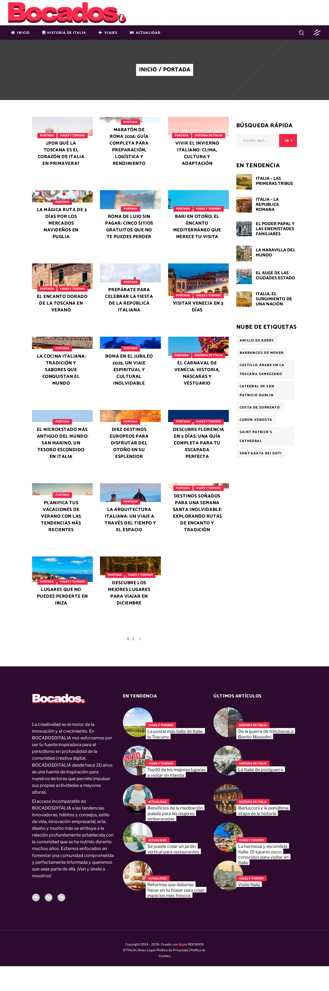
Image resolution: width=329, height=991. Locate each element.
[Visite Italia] (228, 876)
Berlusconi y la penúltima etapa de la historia (263, 810)
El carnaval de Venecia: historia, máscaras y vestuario (197, 373)
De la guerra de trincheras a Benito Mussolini (265, 734)
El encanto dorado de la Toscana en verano (62, 303)
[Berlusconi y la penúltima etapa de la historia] (228, 799)
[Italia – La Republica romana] (244, 205)
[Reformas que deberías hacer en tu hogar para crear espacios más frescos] (138, 876)
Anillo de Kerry (257, 340)
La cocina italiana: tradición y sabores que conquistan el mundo (61, 370)
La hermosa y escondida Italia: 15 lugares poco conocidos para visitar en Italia (263, 854)
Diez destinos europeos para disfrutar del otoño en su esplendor (129, 443)
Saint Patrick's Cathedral (256, 436)
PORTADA (47, 135)
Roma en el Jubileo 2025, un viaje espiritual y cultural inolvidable (129, 370)
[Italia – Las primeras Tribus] (244, 182)
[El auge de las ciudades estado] (244, 276)
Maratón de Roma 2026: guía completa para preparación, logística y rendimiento (129, 146)
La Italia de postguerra (260, 769)
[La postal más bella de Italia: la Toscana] (138, 722)
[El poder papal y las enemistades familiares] (244, 229)
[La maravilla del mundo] (244, 253)
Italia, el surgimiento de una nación (274, 299)
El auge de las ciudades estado (275, 275)
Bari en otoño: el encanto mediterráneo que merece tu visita (197, 227)
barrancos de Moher (262, 353)
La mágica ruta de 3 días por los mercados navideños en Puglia (62, 223)
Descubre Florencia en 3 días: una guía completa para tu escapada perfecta (198, 443)
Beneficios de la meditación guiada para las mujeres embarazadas (175, 813)
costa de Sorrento (260, 407)
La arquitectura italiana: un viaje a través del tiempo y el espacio (130, 520)
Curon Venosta (256, 420)
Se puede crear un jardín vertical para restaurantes (173, 849)
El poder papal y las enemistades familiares (275, 229)
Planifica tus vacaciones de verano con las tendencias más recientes (61, 516)
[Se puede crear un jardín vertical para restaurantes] (138, 837)
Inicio (148, 70)
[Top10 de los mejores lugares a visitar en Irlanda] (138, 761)
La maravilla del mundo (275, 253)
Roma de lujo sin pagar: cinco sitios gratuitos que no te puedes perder (129, 227)
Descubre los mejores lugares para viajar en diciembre (129, 593)
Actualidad (157, 802)
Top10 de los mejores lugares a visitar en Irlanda (176, 772)
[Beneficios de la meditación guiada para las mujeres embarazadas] (138, 799)
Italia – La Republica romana (267, 204)
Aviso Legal (146, 950)
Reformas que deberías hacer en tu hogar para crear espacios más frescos (176, 890)
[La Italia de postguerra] (228, 761)
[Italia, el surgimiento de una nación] (244, 299)
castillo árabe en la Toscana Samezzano (262, 369)
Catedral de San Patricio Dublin (257, 391)
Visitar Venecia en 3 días (198, 307)
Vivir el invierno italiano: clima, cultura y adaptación (197, 153)
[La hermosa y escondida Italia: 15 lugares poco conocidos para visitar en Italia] (228, 837)
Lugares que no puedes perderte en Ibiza (62, 596)
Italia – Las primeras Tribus (274, 181)
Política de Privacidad (172, 950)
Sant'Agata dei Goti (261, 453)
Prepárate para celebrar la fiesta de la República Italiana (129, 300)
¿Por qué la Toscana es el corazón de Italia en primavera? (61, 153)
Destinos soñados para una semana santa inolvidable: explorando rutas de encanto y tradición (197, 513)
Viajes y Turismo (72, 135)
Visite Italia (249, 884)
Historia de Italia (208, 135)
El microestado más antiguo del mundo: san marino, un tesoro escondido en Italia (62, 443)
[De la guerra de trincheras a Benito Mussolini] (228, 722)
